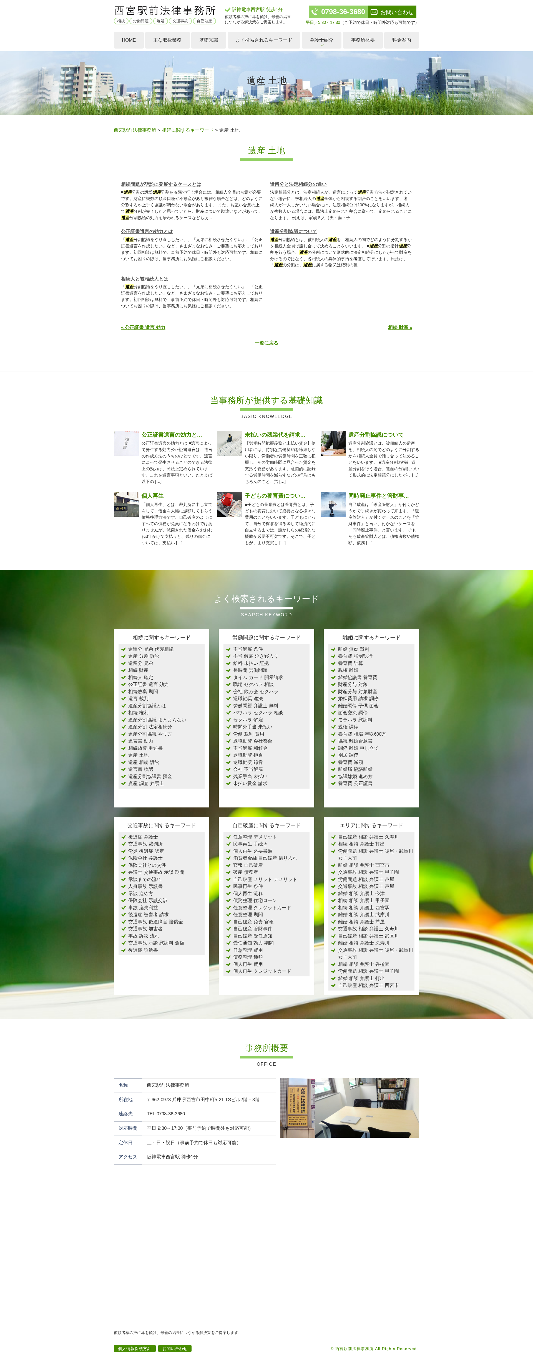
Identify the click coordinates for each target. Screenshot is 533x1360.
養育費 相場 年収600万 (362, 734)
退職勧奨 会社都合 (252, 741)
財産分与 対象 (353, 684)
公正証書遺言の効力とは (147, 231)
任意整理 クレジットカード (262, 907)
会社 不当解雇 (248, 769)
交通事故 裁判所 (145, 844)
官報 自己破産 (248, 865)
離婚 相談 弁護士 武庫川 (363, 914)
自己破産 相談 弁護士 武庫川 (368, 936)
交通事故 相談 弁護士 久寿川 (368, 928)
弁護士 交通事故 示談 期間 (156, 872)
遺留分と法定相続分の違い (298, 184)
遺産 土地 (138, 755)
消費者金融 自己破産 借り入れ (265, 858)
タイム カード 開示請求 (258, 677)
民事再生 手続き (250, 844)
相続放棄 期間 (143, 691)
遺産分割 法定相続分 (150, 727)
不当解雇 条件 (248, 649)
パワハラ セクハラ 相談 (258, 712)
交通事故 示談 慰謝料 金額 (156, 943)
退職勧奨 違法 (248, 698)
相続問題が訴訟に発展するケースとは (161, 184)
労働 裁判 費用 (248, 734)
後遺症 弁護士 (143, 837)
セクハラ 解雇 (248, 720)
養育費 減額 (350, 762)
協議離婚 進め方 (355, 776)
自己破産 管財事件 (252, 928)
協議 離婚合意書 (355, 741)
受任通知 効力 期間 (253, 943)
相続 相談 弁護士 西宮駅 (363, 907)
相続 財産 (138, 670)
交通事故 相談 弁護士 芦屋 (366, 886)
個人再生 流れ (248, 893)
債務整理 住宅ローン (255, 900)
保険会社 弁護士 (145, 858)
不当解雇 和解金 (250, 748)
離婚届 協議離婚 (355, 769)
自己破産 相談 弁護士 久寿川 (368, 837)
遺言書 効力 (140, 741)
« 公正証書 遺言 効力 (143, 327)
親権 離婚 (348, 670)
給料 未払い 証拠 (251, 663)
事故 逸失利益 (143, 907)
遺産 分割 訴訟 (143, 656)
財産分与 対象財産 (357, 691)
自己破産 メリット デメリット (265, 879)
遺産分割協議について (293, 231)
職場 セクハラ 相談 (253, 684)
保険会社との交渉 (147, 865)
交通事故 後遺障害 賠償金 (155, 922)
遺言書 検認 (140, 769)
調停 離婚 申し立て (358, 748)
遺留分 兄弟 (140, 663)
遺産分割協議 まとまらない (157, 720)
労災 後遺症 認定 (146, 851)
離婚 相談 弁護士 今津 (361, 893)
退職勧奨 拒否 (248, 755)
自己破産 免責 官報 (253, 922)
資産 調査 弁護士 (146, 783)
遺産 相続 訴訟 (143, 762)
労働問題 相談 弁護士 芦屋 (366, 879)
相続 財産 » (400, 327)
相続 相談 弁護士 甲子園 (363, 900)
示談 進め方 (140, 893)
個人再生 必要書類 (252, 851)
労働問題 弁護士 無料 (255, 705)
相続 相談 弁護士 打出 (361, 844)
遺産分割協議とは (147, 705)
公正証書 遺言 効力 (148, 684)
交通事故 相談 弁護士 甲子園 (368, 872)
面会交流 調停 (353, 712)
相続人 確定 (140, 677)
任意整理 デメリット (255, 837)
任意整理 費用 (248, 950)
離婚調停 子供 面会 (358, 705)
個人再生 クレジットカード (262, 971)
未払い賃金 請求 (250, 783)
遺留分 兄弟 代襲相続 (151, 649)
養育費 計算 (350, 663)
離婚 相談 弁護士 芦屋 (361, 922)
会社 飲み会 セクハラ (255, 691)
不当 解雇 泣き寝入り (255, 656)
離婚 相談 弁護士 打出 (361, 978)
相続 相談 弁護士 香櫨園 (363, 964)
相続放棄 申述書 (145, 748)
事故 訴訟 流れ (143, 936)
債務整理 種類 (248, 957)
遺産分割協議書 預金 (150, 776)
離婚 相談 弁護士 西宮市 (363, 865)
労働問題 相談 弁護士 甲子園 (368, 971)
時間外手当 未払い (252, 727)
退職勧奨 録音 (248, 762)
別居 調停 (348, 755)
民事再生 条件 (248, 886)
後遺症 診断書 (143, 950)
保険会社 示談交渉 (147, 900)
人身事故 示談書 (145, 886)
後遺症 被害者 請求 (148, 914)
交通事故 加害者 (145, 928)
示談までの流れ (144, 879)
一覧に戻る (266, 343)
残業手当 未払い (250, 776)
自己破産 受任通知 (252, 936)
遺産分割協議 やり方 (150, 734)
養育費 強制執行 (355, 656)
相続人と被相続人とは (144, 279)
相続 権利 (138, 712)
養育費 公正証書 (355, 783)
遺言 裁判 (138, 698)
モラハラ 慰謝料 (355, 720)
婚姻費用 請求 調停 (358, 698)
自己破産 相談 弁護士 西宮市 (368, 985)
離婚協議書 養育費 (357, 677)
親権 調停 (348, 727)
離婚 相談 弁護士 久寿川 (363, 943)
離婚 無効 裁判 (353, 649)
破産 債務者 (245, 872)
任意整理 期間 (248, 914)
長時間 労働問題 (250, 670)
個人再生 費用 (248, 964)
